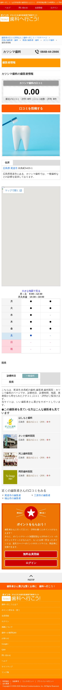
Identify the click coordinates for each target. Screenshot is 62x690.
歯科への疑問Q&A (9, 633)
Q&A (3, 650)
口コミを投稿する (31, 108)
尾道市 (14, 168)
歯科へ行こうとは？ (10, 604)
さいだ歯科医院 (27, 435)
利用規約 (5, 681)
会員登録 (38, 8)
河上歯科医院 (25, 453)
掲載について (7, 627)
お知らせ (5, 638)
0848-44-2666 (49, 51)
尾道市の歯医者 (13, 495)
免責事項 (15, 681)
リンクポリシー (28, 681)
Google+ (5, 644)
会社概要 (5, 684)
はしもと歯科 (25, 417)
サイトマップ (7, 667)
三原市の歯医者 (42, 495)
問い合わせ (23, 8)
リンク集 (5, 672)
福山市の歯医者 (13, 498)
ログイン (54, 8)
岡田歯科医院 (25, 471)
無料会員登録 (31, 554)
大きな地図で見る (31, 291)
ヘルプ (7, 8)
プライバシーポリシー (45, 681)
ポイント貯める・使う (11, 610)
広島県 (6, 168)
